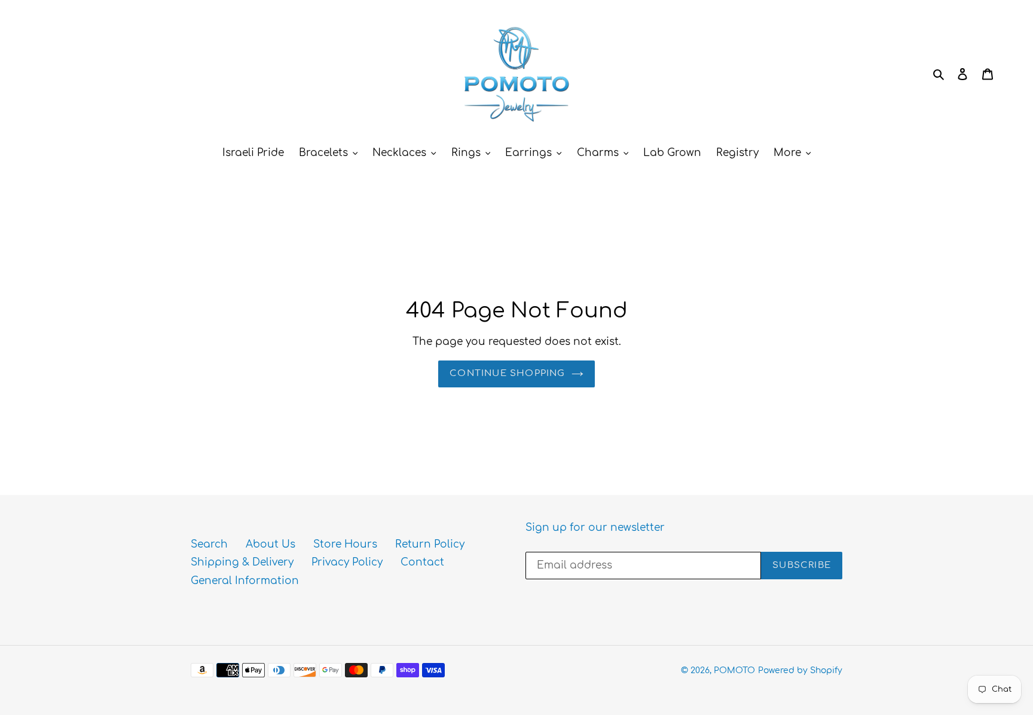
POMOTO (734, 670)
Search (209, 544)
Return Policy (429, 544)
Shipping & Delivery (242, 562)
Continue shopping (507, 373)
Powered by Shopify (800, 670)
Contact (422, 562)
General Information (245, 580)
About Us (270, 544)
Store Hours (345, 544)
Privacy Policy (347, 562)
